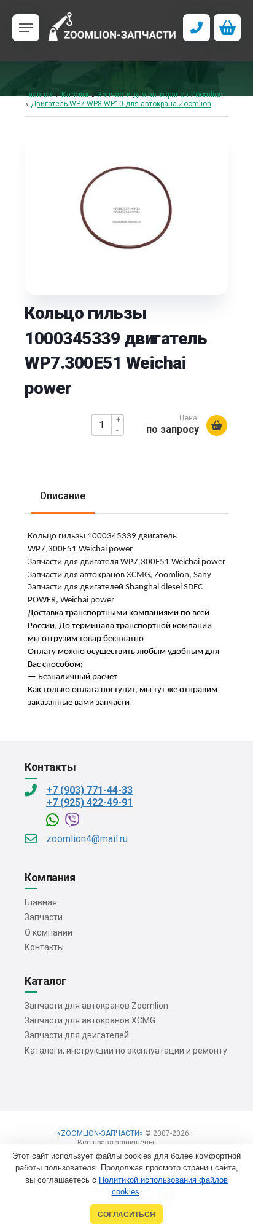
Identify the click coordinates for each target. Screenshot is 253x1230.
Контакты (44, 947)
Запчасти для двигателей (77, 1035)
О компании (48, 932)
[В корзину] (216, 425)
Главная (41, 902)
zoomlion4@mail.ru (87, 839)
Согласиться (126, 1214)
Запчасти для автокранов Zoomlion (96, 1006)
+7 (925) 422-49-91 (89, 802)
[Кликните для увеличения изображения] (126, 209)
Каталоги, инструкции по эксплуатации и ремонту (126, 1050)
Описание (62, 496)
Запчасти (44, 917)
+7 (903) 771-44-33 (89, 790)
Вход (167, 1142)
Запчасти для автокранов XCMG (90, 1020)
